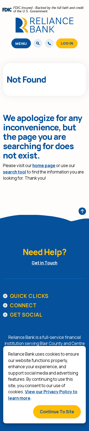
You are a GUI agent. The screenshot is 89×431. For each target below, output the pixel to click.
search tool (14, 172)
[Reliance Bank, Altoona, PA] (44, 24)
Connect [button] (23, 305)
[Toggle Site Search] (37, 43)
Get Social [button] (26, 314)
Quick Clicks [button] (29, 296)
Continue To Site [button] (57, 411)
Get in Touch (44, 263)
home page (43, 165)
